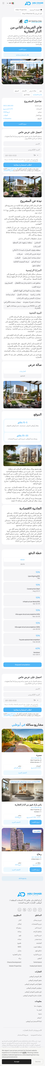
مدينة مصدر (38, 939)
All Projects (22, 878)
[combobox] (38, 155)
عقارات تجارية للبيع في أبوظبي (32, 995)
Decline (37, 1062)
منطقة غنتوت (38, 947)
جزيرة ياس (38, 928)
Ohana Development (14, 962)
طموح (19, 943)
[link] (22, 753)
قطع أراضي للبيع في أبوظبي (33, 984)
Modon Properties (15, 966)
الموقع (17, 91)
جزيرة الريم (38, 935)
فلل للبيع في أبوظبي (35, 976)
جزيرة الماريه (38, 954)
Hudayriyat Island (36, 966)
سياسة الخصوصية (11, 169)
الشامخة (39, 943)
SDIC (19, 947)
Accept (16, 1062)
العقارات (38, 971)
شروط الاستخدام (23, 1035)
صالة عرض (32, 91)
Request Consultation (22, 665)
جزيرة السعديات (37, 924)
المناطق (38, 915)
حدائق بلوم (38, 951)
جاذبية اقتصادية (37, 94)
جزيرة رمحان (38, 920)
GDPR (24, 1052)
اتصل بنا (39, 1010)
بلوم (20, 935)
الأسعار (24, 91)
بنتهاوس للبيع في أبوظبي (34, 988)
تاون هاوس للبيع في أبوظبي (33, 992)
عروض (39, 1018)
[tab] (22, 371)
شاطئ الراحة (37, 931)
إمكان (19, 924)
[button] (10, 3)
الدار (19, 920)
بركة (19, 958)
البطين (39, 958)
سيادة (19, 939)
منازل (19, 951)
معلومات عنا (38, 1006)
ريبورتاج (18, 928)
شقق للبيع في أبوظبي (35, 980)
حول (40, 91)
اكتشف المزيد (22, 773)
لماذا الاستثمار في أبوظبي (34, 1021)
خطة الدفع (27, 94)
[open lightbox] (22, 394)
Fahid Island (38, 962)
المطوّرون (17, 915)
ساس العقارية (17, 954)
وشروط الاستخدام (8, 170)
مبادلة (19, 931)
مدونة (40, 1014)
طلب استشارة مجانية (22, 55)
